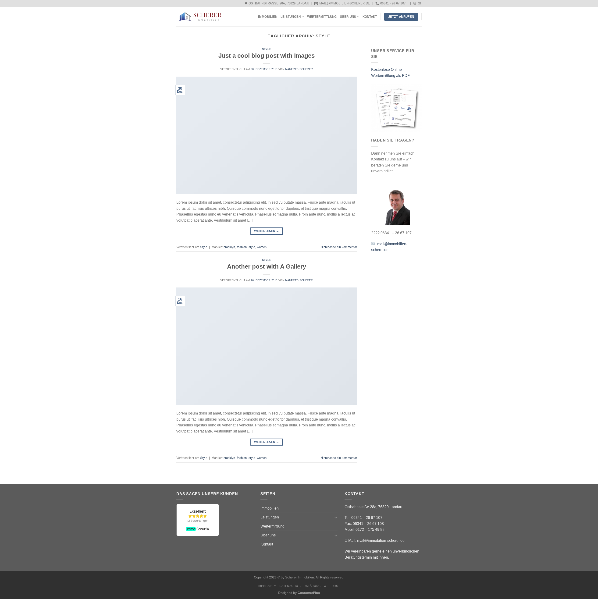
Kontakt (370, 16)
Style (266, 49)
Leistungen (291, 16)
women (262, 247)
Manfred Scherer (299, 69)
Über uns (348, 16)
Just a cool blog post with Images (266, 55)
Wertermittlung (322, 16)
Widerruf (332, 586)
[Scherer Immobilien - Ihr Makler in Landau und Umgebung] (199, 17)
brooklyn (229, 247)
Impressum (267, 586)
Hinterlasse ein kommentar (339, 247)
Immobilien (267, 16)
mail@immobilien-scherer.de (381, 540)
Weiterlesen (266, 231)
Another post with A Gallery (266, 266)
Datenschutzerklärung (300, 586)
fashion (242, 247)
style (252, 247)
